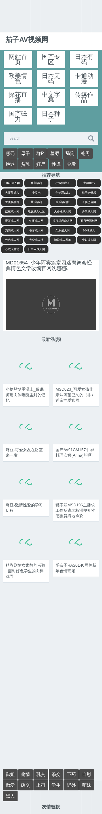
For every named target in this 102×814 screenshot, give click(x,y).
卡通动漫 (84, 78)
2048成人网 (12, 183)
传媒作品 (84, 97)
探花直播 (17, 97)
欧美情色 (17, 78)
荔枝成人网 (12, 211)
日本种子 (51, 116)
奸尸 (40, 164)
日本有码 (84, 59)
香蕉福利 (36, 183)
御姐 (10, 774)
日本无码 (51, 78)
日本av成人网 (36, 249)
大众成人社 (36, 239)
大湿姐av (89, 183)
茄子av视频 (89, 192)
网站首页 (17, 59)
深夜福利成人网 (63, 220)
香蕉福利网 (12, 202)
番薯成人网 (36, 230)
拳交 (56, 774)
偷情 (25, 774)
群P (40, 153)
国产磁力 (17, 116)
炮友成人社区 (36, 211)
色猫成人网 (12, 239)
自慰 (86, 774)
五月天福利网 (88, 220)
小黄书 (36, 192)
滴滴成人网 (12, 230)
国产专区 (51, 59)
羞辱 (54, 153)
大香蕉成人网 (62, 211)
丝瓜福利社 (63, 202)
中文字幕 (51, 97)
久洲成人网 (63, 230)
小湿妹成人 (63, 183)
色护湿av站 (63, 192)
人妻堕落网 (89, 202)
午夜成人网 (36, 220)
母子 (25, 153)
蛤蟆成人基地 (62, 239)
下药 (71, 774)
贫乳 (25, 164)
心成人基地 (12, 249)
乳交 (40, 774)
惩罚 (10, 153)
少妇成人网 (89, 211)
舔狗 (70, 153)
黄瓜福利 (36, 202)
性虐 (56, 164)
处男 (85, 153)
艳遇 (10, 164)
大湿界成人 (12, 192)
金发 (71, 164)
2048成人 (89, 230)
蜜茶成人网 (12, 220)
